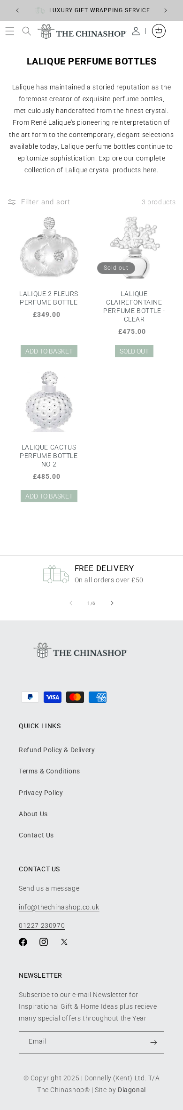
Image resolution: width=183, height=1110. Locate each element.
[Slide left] (71, 603)
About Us (33, 814)
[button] (12, 31)
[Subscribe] (153, 1042)
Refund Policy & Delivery (57, 750)
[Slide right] (112, 603)
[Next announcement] (165, 10)
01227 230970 (42, 925)
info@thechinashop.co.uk (59, 907)
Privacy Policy (41, 792)
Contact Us (36, 835)
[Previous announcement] (17, 10)
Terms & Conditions (49, 771)
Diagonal (132, 1090)
